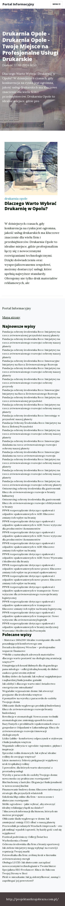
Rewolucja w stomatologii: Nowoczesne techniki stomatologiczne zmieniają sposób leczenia (30, 718)
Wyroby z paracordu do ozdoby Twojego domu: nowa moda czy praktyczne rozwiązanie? (30, 776)
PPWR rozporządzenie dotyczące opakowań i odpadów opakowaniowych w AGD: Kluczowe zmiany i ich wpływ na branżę (28, 514)
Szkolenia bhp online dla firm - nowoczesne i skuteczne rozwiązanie (28, 798)
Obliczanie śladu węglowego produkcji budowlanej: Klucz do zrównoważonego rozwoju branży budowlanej (31, 709)
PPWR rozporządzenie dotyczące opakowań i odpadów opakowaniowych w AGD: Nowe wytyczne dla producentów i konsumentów (32, 525)
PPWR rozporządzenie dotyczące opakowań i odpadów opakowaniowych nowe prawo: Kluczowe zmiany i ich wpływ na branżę (31, 579)
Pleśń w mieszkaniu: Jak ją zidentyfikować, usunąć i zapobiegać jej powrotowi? (31, 878)
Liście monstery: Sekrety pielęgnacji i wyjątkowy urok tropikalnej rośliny (30, 762)
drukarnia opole (16, 198)
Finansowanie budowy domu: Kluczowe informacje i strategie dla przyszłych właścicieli (32, 791)
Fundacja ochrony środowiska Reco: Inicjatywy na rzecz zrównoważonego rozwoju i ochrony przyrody (31, 383)
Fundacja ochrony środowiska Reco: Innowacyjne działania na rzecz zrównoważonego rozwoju (31, 453)
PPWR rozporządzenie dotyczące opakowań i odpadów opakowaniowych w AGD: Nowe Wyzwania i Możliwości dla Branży (32, 558)
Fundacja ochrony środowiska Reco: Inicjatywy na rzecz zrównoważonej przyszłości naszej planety (31, 333)
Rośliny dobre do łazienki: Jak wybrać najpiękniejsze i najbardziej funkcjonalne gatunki (32, 678)
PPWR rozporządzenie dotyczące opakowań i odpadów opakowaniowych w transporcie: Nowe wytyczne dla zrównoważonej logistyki (30, 616)
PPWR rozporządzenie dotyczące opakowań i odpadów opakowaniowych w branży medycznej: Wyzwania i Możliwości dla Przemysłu (30, 627)
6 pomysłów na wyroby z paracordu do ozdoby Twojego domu (29, 700)
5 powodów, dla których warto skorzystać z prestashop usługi (27, 769)
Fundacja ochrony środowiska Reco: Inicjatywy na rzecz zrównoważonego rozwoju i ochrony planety (32, 483)
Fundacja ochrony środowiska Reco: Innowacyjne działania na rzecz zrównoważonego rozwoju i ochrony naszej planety (31, 445)
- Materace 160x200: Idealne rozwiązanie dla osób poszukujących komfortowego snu (31, 641)
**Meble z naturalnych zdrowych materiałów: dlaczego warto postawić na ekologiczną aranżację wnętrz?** (32, 658)
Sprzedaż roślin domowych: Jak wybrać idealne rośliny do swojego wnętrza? (29, 754)
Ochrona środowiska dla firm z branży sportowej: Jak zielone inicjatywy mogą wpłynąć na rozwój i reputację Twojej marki (31, 848)
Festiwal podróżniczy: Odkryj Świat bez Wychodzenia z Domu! (25, 838)
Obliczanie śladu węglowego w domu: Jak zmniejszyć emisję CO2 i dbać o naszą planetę (28, 820)
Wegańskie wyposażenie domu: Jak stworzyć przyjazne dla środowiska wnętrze (28, 692)
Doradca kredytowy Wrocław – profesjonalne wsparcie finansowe (28, 649)
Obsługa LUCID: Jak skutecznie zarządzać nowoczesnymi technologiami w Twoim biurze (29, 864)
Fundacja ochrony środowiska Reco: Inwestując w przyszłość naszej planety (31, 417)
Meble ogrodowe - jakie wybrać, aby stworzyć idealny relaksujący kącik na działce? (28, 806)
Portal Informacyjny (18, 4)
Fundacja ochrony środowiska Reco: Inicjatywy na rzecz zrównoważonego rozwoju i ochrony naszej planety (31, 342)
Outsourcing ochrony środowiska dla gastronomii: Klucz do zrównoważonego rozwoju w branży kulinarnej (31, 492)
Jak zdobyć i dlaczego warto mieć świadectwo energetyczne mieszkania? (28, 685)
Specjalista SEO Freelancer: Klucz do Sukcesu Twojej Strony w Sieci (28, 871)
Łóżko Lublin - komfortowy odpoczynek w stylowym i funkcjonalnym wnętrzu (32, 740)
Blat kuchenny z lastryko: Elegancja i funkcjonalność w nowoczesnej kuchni (32, 784)
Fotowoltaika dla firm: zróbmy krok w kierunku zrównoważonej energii (29, 857)
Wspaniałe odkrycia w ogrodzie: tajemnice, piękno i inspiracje (32, 747)
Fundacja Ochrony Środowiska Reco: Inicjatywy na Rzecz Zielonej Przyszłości (31, 424)
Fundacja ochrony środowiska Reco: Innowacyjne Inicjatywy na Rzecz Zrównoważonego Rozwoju (31, 362)
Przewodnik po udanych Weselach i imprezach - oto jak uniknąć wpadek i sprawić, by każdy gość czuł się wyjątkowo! (32, 829)
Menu (56, 4)
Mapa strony (11, 317)
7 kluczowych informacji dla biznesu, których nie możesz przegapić (30, 813)
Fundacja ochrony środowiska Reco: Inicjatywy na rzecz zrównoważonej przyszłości (31, 399)
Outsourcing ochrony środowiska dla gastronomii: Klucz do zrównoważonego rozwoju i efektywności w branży (31, 503)
